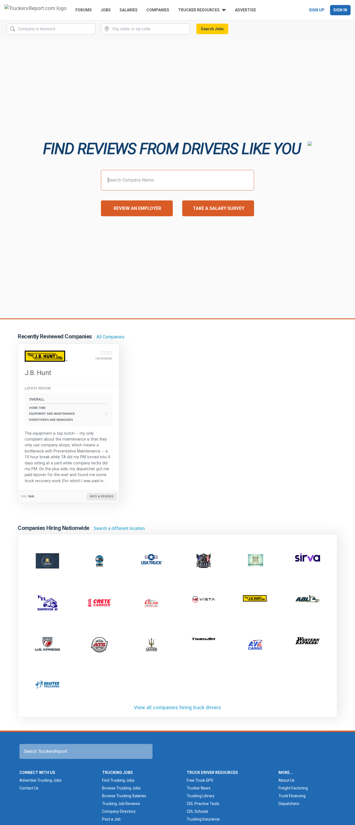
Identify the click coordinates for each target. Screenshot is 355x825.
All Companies (111, 336)
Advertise (245, 10)
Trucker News (199, 788)
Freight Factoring (293, 788)
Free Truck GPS (200, 780)
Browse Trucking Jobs (121, 788)
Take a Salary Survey (218, 208)
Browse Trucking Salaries (124, 796)
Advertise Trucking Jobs (40, 780)
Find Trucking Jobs (118, 780)
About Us (286, 780)
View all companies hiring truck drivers (177, 707)
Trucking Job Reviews (121, 803)
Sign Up (316, 10)
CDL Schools (197, 811)
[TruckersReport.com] (35, 10)
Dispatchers (288, 803)
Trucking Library (200, 796)
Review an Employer (137, 208)
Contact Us (29, 788)
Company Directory (119, 811)
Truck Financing (292, 796)
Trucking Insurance (203, 819)
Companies (157, 10)
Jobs (106, 10)
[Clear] (90, 29)
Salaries (129, 10)
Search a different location (119, 528)
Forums (83, 10)
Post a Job (111, 819)
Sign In (340, 10)
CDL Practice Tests (203, 803)
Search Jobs (212, 29)
